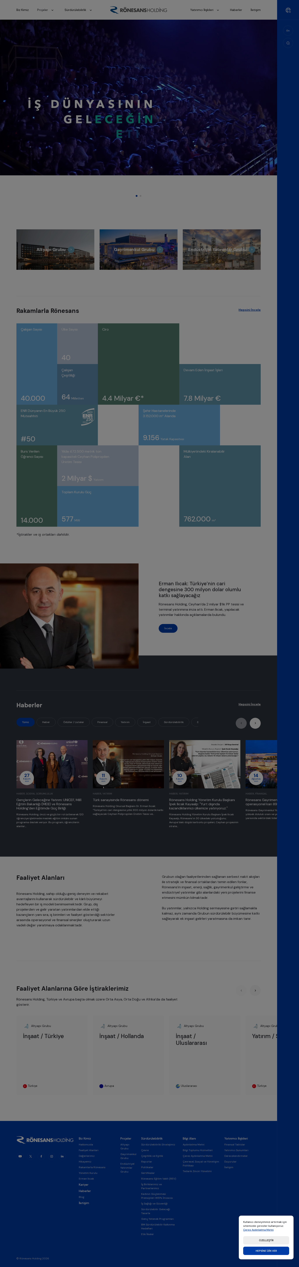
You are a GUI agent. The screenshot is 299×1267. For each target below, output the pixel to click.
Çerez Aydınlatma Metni (258, 1230)
